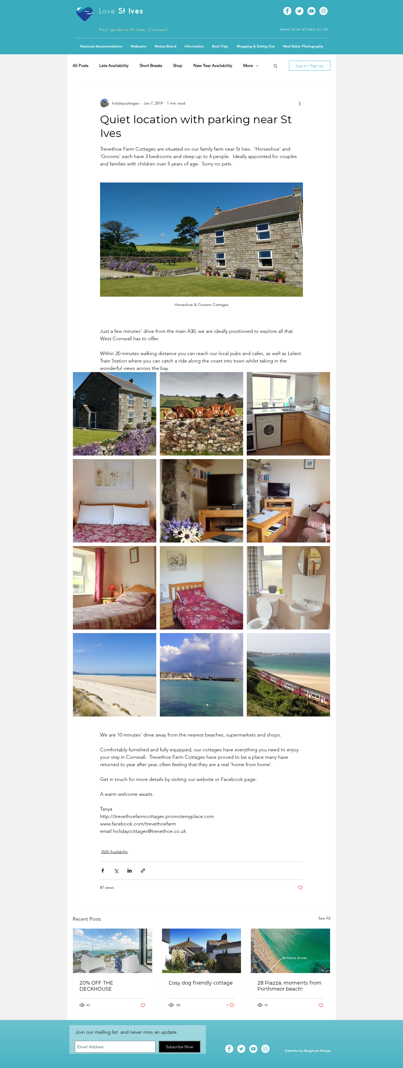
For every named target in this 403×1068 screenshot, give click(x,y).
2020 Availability (114, 851)
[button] (165, 46)
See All (324, 918)
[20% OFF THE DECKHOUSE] (112, 951)
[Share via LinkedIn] (129, 870)
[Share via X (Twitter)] (116, 870)
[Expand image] (114, 414)
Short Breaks (151, 65)
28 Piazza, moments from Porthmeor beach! (289, 986)
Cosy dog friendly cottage (201, 983)
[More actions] (299, 103)
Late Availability (114, 65)
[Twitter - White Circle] (299, 11)
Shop (177, 65)
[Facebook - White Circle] (287, 11)
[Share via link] (143, 870)
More (248, 65)
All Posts (80, 65)
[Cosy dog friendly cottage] (201, 951)
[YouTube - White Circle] (311, 11)
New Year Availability (212, 65)
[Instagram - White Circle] (323, 11)
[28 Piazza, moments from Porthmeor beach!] (290, 951)
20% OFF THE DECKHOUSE (96, 986)
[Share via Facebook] (102, 870)
